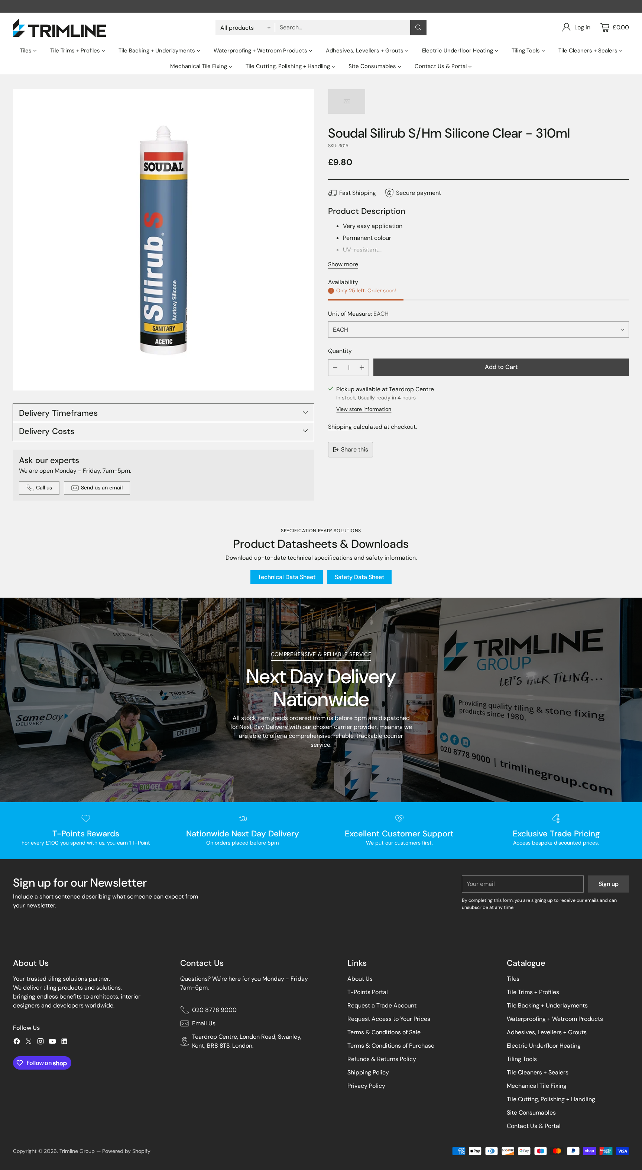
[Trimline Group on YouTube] (52, 1042)
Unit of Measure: (358, 314)
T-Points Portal (367, 992)
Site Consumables (531, 1112)
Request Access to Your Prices (388, 1019)
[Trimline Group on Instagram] (40, 1042)
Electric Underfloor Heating (544, 1046)
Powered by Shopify (126, 1151)
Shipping (340, 427)
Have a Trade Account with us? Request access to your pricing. (321, 6)
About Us (360, 979)
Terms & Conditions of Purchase (390, 1046)
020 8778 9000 (214, 1010)
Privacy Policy (366, 1086)
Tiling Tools (522, 1059)
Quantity (340, 351)
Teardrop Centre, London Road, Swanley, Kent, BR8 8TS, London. (246, 1041)
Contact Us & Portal (534, 1126)
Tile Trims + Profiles (533, 992)
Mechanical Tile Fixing (537, 1086)
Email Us (203, 1023)
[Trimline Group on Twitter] (28, 1042)
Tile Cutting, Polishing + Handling (551, 1099)
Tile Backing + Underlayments (547, 1005)
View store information (363, 409)
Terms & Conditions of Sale (384, 1032)
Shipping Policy (368, 1072)
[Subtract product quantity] (335, 368)
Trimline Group (77, 1151)
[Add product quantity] (362, 368)
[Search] (418, 27)
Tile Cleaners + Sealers (537, 1072)
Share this (354, 449)
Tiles (513, 979)
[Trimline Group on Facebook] (16, 1042)
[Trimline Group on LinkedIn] (64, 1042)
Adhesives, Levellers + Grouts (547, 1032)
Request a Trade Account (381, 1005)
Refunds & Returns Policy (381, 1059)
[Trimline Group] (59, 28)
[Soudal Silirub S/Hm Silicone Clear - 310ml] (163, 239)
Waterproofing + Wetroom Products (555, 1019)
